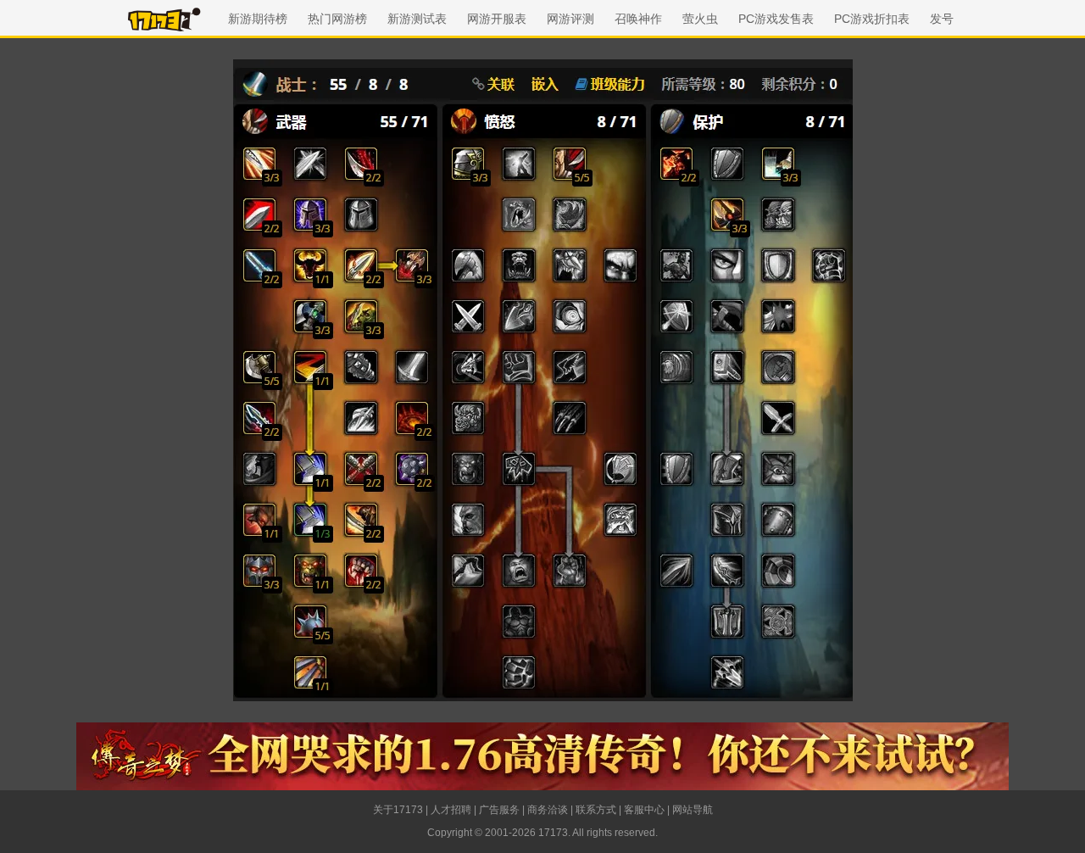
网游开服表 (496, 18)
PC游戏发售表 (776, 18)
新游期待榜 (257, 18)
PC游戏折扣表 (872, 18)
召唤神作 (638, 18)
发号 (942, 18)
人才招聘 (451, 810)
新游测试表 (417, 18)
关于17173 (398, 810)
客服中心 (644, 810)
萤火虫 (700, 18)
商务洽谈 (547, 810)
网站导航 (692, 810)
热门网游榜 (337, 18)
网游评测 (570, 18)
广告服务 (499, 810)
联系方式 (596, 810)
